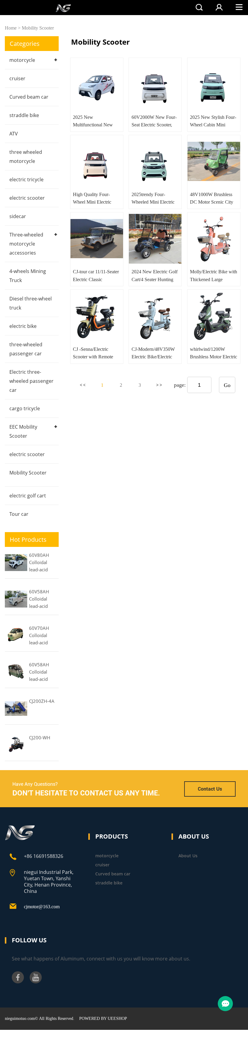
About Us (187, 855)
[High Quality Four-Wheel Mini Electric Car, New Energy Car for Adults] (96, 161)
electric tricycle (26, 179)
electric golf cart (27, 495)
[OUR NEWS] (20, 838)
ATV (13, 133)
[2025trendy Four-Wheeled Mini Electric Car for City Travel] (155, 161)
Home (11, 27)
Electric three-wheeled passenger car (31, 381)
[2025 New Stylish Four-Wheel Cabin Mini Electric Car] (214, 84)
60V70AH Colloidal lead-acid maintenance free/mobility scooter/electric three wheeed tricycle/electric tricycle (43, 636)
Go (227, 385)
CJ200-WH (39, 738)
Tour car (18, 514)
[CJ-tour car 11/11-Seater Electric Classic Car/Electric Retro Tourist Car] (96, 238)
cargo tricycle (24, 408)
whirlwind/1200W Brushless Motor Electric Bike (213, 357)
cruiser (17, 78)
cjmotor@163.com (42, 906)
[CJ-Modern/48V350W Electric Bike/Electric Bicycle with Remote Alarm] (155, 316)
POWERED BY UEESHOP (103, 1018)
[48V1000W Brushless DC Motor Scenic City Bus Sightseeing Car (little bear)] (214, 161)
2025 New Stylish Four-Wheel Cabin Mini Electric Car (213, 125)
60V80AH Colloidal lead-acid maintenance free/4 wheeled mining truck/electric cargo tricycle (43, 563)
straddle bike (24, 115)
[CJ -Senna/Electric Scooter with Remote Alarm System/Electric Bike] (96, 316)
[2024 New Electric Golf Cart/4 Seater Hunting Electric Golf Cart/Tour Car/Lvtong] (155, 238)
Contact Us (210, 789)
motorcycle (22, 60)
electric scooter (27, 198)
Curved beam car (28, 97)
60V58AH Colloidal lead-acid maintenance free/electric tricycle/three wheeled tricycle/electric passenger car (43, 672)
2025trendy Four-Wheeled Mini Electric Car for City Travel (153, 202)
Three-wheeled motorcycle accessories (26, 243)
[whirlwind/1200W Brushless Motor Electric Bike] (214, 316)
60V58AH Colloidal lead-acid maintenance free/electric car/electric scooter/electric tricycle (43, 599)
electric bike (23, 326)
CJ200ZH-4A (41, 701)
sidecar (17, 216)
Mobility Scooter (38, 27)
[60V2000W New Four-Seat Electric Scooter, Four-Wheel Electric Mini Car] (155, 84)
